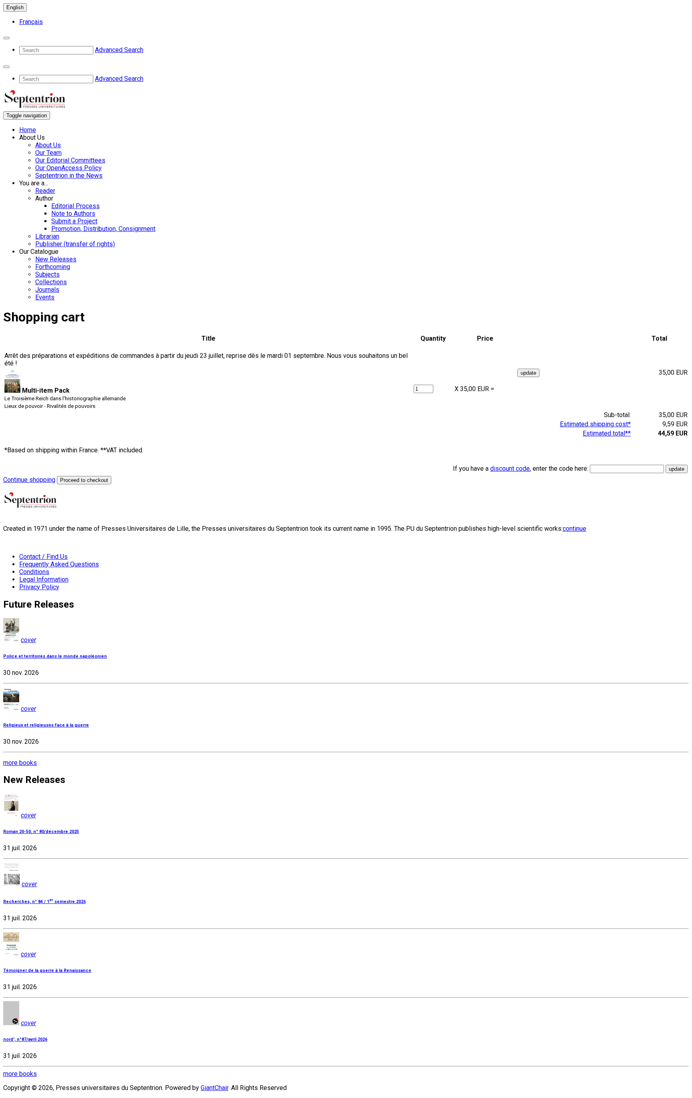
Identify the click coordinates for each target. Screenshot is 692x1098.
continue (574, 528)
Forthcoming (52, 267)
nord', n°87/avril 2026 (25, 1039)
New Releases (55, 259)
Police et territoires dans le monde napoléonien (55, 656)
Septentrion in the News (69, 175)
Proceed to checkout (84, 480)
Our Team (48, 153)
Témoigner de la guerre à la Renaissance (47, 970)
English (15, 7)
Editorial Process (75, 206)
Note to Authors (73, 213)
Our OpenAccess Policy (68, 168)
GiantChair (214, 1088)
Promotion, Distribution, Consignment (103, 229)
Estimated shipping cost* (595, 424)
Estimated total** (607, 433)
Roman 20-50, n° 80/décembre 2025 (41, 831)
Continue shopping (29, 480)
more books (20, 763)
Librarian (47, 236)
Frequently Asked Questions (59, 564)
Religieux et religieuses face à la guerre (46, 725)
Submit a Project (74, 221)
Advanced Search (119, 50)
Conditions (34, 572)
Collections (51, 282)
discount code (510, 468)
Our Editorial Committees (70, 160)
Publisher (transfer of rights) (75, 244)
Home (27, 130)
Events (44, 297)
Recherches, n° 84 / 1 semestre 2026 (44, 901)
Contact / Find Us (43, 556)
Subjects (47, 274)
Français (31, 22)
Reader (45, 191)
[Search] (6, 38)
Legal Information (43, 579)
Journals (47, 289)
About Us (48, 145)
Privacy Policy (39, 587)
